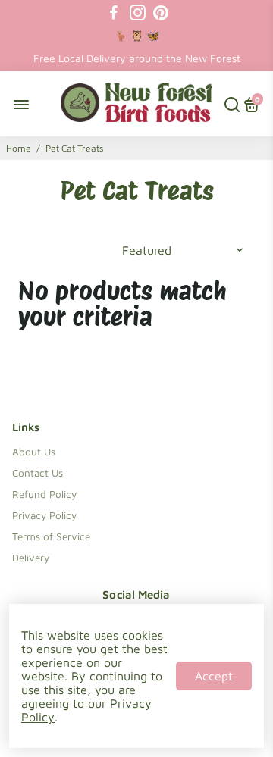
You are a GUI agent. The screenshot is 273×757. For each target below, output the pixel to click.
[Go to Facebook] (113, 12)
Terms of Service (51, 536)
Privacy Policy (44, 515)
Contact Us (37, 473)
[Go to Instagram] (137, 12)
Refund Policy (44, 494)
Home (18, 148)
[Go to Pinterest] (160, 12)
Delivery (30, 558)
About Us (33, 452)
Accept (214, 676)
